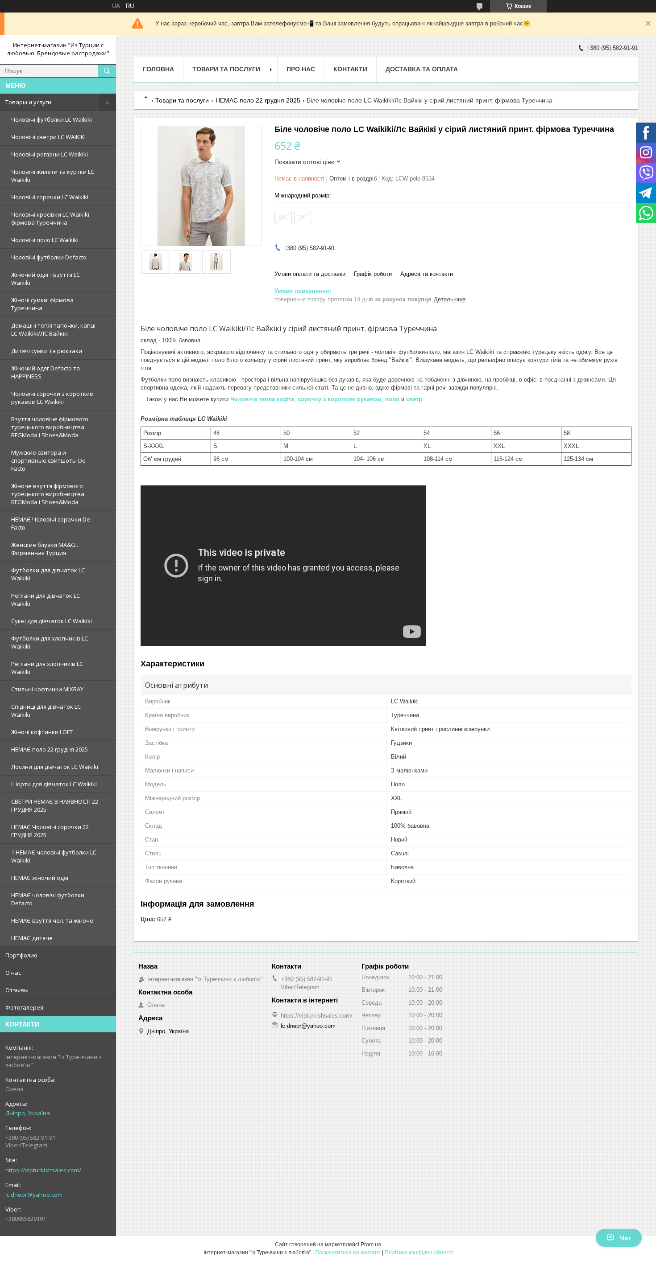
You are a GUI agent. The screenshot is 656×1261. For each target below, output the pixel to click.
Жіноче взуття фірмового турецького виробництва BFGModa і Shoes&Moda (47, 494)
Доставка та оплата (422, 69)
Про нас (300, 69)
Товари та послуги (226, 69)
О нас (13, 973)
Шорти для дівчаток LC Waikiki (54, 784)
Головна (158, 69)
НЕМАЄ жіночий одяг (40, 878)
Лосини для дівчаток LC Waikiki (54, 767)
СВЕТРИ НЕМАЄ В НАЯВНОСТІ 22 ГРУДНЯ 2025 (54, 805)
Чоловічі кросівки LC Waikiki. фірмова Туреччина (51, 218)
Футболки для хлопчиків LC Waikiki (49, 642)
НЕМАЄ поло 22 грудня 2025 (49, 749)
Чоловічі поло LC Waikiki (45, 240)
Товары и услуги (28, 102)
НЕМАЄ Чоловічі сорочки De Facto (50, 523)
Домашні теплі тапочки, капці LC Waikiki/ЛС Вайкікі (53, 329)
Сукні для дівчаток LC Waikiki (51, 621)
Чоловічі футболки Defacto (49, 257)
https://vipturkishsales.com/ (43, 1170)
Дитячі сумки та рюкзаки (46, 351)
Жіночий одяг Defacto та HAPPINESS (45, 372)
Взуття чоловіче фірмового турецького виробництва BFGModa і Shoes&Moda (49, 427)
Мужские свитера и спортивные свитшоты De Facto (48, 460)
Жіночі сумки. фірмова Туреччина (42, 304)
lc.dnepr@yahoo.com (33, 1195)
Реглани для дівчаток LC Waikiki (45, 599)
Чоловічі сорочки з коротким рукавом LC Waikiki (52, 398)
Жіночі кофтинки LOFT (42, 732)
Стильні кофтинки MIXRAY (47, 689)
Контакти (350, 69)
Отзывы (17, 990)
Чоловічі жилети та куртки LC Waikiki (52, 176)
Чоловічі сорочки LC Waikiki (49, 197)
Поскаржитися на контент (348, 1252)
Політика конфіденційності (419, 1252)
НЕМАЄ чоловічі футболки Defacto (47, 899)
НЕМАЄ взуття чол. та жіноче (52, 920)
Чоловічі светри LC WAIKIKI (48, 137)
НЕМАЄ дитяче (32, 938)
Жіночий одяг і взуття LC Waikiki (45, 279)
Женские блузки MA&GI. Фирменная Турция (44, 549)
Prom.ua (371, 1244)
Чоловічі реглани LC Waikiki (49, 154)
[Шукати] (107, 71)
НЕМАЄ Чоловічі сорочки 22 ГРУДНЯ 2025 (50, 831)
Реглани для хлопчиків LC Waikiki (47, 668)
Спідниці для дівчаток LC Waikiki (46, 710)
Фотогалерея (24, 1007)
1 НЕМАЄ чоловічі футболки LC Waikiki (53, 856)
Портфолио (21, 955)
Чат (625, 1237)
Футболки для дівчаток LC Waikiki (48, 574)
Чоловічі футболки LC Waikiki (51, 119)
